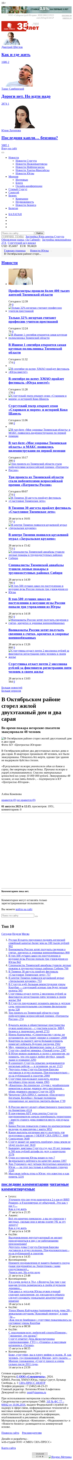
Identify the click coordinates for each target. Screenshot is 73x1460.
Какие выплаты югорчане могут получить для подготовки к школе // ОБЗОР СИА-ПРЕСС (38, 1134)
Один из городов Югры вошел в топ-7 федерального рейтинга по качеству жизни (38, 1159)
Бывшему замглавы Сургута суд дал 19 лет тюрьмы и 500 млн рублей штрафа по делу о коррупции (40, 1151)
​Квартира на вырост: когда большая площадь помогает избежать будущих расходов (36, 1042)
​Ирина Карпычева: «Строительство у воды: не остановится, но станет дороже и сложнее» (38, 1036)
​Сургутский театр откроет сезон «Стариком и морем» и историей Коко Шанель (38, 409)
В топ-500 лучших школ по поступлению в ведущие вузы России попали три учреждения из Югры (37, 603)
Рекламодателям (32, 1432)
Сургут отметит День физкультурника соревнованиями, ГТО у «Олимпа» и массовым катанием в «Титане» (37, 1342)
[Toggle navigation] (2, 152)
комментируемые (18, 1189)
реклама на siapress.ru (67, 16)
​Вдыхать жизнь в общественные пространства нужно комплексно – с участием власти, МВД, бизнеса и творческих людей (37, 1028)
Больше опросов (11, 690)
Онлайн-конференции (29, 186)
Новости (14, 157)
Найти (39, 233)
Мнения (13, 176)
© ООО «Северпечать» (31, 1376)
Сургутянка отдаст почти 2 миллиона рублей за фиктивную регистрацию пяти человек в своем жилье (40, 667)
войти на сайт (24, 909)
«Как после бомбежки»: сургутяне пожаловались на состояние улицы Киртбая (40, 1321)
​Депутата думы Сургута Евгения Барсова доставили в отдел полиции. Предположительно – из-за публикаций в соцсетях (39, 1072)
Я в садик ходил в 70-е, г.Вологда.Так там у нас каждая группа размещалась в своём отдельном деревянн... (37, 1285)
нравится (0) (8, 800)
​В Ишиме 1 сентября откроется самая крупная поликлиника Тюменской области (37, 348)
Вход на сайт (9, 148)
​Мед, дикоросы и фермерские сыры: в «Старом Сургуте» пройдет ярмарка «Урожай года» (37, 1049)
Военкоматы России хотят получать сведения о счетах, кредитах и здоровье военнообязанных (39, 633)
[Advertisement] (36, 850)
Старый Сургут (18, 189)
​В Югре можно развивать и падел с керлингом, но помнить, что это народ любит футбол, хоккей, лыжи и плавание (39, 1056)
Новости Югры (25, 173)
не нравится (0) (26, 800)
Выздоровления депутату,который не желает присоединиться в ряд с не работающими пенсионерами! (35, 1240)
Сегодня (6, 933)
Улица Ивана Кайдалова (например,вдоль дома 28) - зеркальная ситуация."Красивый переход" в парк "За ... (40, 1313)
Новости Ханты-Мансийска (32, 170)
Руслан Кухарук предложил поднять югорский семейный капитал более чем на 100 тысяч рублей (39, 943)
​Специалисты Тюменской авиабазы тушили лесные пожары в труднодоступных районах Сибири (36, 569)
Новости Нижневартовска (31, 163)
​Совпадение (19, 1138)
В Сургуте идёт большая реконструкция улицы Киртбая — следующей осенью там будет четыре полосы (38, 987)
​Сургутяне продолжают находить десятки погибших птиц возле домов (34, 1080)
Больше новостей (11, 687)
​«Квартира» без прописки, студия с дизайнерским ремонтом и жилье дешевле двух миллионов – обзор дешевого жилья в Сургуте (39, 1088)
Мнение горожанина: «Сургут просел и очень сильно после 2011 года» (36, 1363)
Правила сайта (10, 1432)
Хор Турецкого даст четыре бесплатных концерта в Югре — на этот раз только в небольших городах (40, 1167)
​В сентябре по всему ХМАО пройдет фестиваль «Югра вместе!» (36, 380)
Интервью (22, 179)
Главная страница (15, 250)
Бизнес (13, 195)
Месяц (25, 933)
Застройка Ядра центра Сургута (45, 236)
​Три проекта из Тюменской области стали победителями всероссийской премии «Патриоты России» (36, 481)
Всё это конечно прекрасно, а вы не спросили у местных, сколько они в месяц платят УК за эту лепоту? (37, 1221)
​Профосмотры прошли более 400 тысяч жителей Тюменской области (39, 292)
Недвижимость (25, 201)
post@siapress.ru (36, 1392)
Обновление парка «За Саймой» (21, 239)
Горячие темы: (12, 236)
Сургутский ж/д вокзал (22, 242)
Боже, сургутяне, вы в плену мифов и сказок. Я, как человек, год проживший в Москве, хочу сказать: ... (40, 1356)
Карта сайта (8, 1447)
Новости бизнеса (26, 205)
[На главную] (22, 30)
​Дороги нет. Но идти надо (24, 1272)
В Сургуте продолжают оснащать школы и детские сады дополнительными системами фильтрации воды (39, 1006)
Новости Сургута (26, 160)
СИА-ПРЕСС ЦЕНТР (32, 1382)
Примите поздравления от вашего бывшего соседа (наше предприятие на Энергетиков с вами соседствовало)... (39, 1266)
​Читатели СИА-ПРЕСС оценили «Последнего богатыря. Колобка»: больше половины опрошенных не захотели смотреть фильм (37, 1098)
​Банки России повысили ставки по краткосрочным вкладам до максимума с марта (39, 1128)
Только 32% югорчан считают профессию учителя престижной (33, 319)
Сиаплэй (14, 192)
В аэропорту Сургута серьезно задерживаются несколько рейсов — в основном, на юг (36, 1065)
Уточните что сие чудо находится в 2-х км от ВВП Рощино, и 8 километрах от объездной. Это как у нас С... (39, 1202)
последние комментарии (25, 1184)
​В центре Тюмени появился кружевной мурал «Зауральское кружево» (38, 536)
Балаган (13, 208)
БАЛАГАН (15, 214)
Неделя (16, 933)
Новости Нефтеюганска (30, 167)
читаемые (59, 1184)
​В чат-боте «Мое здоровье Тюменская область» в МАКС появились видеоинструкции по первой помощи (37, 446)
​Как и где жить (18, 1209)
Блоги (19, 182)
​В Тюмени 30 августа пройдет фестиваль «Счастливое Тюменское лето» (40, 510)
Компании (22, 198)
